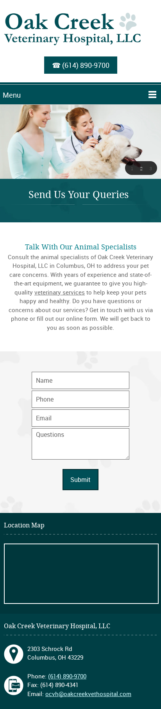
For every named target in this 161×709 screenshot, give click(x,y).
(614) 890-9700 (85, 65)
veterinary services (59, 292)
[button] (131, 168)
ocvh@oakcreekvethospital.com (88, 694)
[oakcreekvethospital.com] (80, 32)
